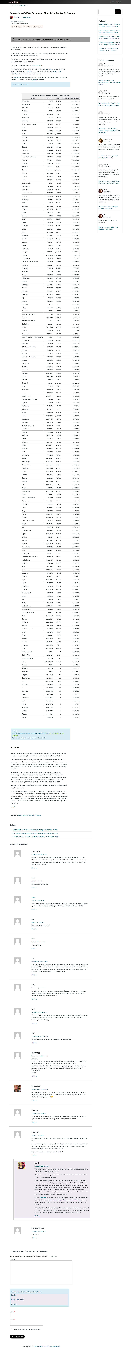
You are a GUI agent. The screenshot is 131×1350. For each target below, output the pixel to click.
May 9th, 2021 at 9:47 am (38, 922)
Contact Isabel (56, 1346)
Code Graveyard (33, 40)
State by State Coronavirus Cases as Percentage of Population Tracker (35, 830)
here (38, 74)
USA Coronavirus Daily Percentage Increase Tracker (109, 82)
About (112, 2)
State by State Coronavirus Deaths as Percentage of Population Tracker (35, 833)
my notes (17, 77)
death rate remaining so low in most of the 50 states (64, 1200)
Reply (34, 868)
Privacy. (51, 1346)
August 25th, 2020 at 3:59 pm (39, 1113)
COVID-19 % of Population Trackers (32, 27)
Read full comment (103, 80)
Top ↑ (13, 807)
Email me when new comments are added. (27, 1329)
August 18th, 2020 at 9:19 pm (39, 1231)
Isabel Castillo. (38, 1346)
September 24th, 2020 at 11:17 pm (40, 1056)
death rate (43, 1198)
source (34, 80)
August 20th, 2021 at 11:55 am (39, 854)
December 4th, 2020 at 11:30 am (39, 988)
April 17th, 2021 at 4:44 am (38, 942)
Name (12, 1312)
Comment (13, 1259)
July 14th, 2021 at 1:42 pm (38, 900)
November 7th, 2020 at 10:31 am (39, 1012)
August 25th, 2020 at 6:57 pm (42, 1166)
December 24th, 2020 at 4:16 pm (39, 961)
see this (48, 69)
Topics (119, 2)
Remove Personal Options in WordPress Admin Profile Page (109, 130)
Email (12, 1320)
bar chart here (37, 65)
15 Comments (26, 17)
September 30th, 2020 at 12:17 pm (40, 1036)
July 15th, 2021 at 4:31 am (38, 881)
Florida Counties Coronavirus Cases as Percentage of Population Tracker (36, 837)
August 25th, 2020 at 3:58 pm (39, 1135)
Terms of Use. (45, 1346)
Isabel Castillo (14, 1)
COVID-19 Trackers (16, 27)
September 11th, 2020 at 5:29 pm (40, 1089)
